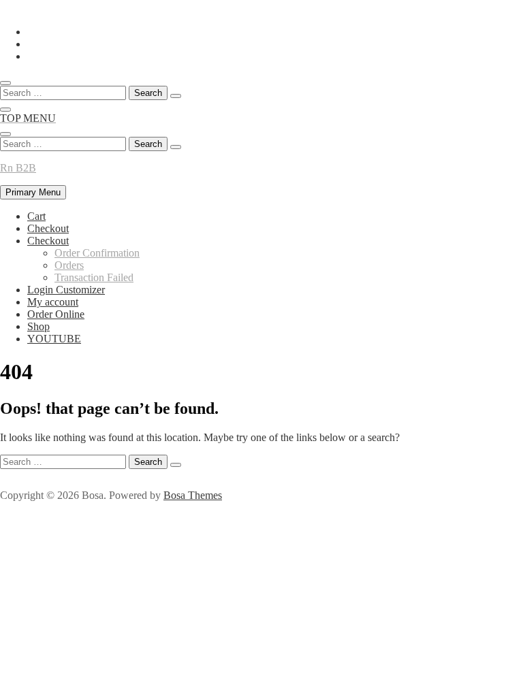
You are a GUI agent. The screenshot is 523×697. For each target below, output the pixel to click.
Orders (69, 265)
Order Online (55, 314)
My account (52, 302)
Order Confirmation (97, 253)
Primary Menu (33, 192)
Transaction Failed (93, 277)
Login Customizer (66, 289)
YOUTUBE (54, 338)
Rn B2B (18, 168)
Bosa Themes (192, 495)
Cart (36, 216)
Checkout (48, 228)
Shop (38, 326)
